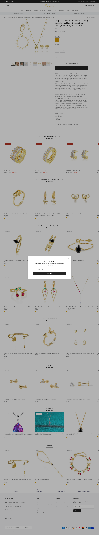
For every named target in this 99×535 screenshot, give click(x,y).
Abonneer (49, 273)
